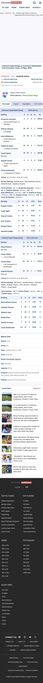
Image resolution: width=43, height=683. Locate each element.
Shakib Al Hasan (7, 146)
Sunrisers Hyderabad (10, 82)
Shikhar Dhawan (7, 129)
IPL (7, 346)
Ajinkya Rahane (28, 518)
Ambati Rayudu (7, 271)
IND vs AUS (5, 549)
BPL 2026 (26, 562)
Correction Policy (32, 662)
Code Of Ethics (22, 666)
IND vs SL (5, 566)
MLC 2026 (26, 566)
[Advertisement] (21, 39)
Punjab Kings (5, 514)
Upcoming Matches (8, 603)
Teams (13, 7)
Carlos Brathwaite (7, 170)
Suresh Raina (6, 262)
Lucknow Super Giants (8, 528)
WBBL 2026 (26, 573)
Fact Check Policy (28, 658)
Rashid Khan (5, 317)
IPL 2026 (5, 7)
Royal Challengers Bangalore (10, 521)
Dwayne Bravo (6, 226)
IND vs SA (5, 562)
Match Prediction (7, 607)
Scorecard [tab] (6, 104)
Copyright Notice (13, 646)
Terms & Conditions (32, 670)
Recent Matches (7, 600)
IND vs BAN (5, 552)
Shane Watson (15, 95)
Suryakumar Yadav (29, 528)
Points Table (24, 7)
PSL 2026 (26, 556)
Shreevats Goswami (8, 119)
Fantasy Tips (5, 610)
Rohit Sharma (27, 508)
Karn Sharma (6, 221)
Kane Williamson (7, 136)
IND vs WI (5, 569)
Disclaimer (34, 642)
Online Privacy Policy (31, 646)
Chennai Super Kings (10, 79)
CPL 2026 (26, 552)
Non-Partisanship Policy (15, 662)
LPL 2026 (26, 559)
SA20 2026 (26, 569)
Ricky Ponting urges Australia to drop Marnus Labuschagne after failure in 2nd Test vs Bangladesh (25, 418)
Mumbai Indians (6, 504)
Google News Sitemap (28, 650)
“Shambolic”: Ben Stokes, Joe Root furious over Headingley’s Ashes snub (25, 458)
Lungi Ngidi (5, 211)
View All (36, 388)
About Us (21, 642)
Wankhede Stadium (22, 76)
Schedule (37, 7)
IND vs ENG (5, 556)
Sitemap (13, 650)
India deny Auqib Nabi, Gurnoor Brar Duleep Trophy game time (25, 449)
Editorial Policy (13, 658)
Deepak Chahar (6, 206)
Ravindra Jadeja (7, 231)
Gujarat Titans (5, 532)
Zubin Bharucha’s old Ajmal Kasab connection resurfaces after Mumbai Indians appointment (26, 439)
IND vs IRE (5, 576)
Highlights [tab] (26, 104)
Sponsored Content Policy (16, 670)
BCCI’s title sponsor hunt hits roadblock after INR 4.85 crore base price (24, 469)
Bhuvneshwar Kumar (9, 302)
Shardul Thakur (7, 216)
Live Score (5, 590)
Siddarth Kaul (6, 312)
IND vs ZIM (5, 573)
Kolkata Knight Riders (7, 501)
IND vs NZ (5, 559)
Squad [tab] (16, 104)
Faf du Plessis (6, 254)
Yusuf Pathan (6, 153)
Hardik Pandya (27, 514)
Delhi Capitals (5, 511)
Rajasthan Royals (6, 518)
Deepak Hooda (6, 161)
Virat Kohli (26, 511)
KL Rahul (26, 501)
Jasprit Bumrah (28, 525)
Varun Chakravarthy (29, 532)
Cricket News (6, 614)
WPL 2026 (26, 545)
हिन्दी (26, 487)
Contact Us (9, 642)
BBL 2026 (26, 549)
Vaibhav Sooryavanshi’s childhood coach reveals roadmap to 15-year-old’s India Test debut (26, 428)
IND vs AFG (5, 545)
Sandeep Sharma (7, 307)
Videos (4, 617)
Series (4, 597)
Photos (4, 620)
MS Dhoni (26, 504)
